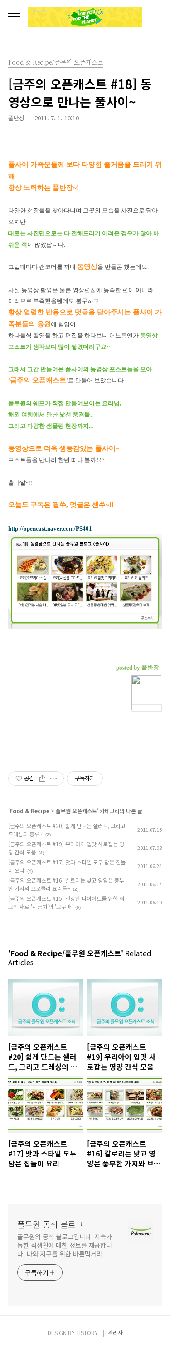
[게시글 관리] (53, 778)
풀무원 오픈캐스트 (76, 810)
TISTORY (87, 1332)
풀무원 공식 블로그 (50, 1224)
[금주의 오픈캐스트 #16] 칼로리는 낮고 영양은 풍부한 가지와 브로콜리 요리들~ (66, 884)
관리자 (115, 1332)
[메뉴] (14, 14)
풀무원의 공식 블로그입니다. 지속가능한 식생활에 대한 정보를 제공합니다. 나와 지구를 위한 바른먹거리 (64, 1245)
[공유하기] (42, 778)
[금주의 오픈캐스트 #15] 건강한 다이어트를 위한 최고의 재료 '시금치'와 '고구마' (66, 902)
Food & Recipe (29, 810)
